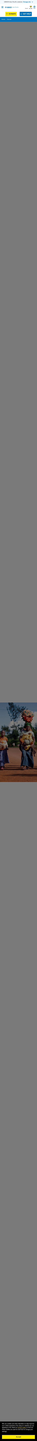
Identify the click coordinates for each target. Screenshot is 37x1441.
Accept (18, 1437)
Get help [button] (27, 14)
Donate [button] (30, 8)
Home (3, 19)
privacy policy (22, 1427)
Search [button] (26, 8)
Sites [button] (34, 8)
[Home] (11, 7)
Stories (9, 19)
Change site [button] (27, 2)
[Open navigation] (2, 7)
